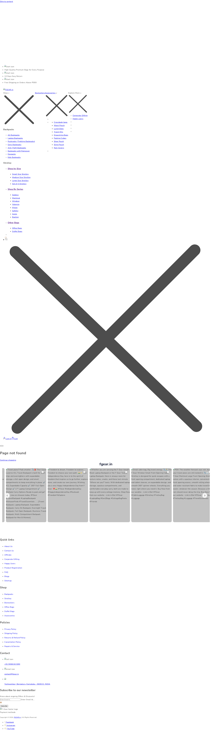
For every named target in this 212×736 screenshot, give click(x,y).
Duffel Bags (17, 231)
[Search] (106, 337)
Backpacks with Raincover (19, 151)
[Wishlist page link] (6, 237)
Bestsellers (40, 93)
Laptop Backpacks (15, 138)
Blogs (6, 576)
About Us (8, 546)
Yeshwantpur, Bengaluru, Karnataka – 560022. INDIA (27, 684)
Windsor (16, 201)
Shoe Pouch (59, 141)
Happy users (78, 119)
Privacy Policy (10, 629)
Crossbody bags (60, 122)
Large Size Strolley (20, 180)
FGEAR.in (17, 717)
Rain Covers (59, 148)
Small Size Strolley (20, 174)
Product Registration (13, 568)
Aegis (14, 214)
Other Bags (13, 222)
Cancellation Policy (12, 642)
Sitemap (7, 581)
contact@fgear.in (11, 674)
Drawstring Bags (61, 135)
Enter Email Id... (27, 699)
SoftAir (15, 211)
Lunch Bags (59, 128)
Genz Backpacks (14, 144)
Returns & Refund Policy (14, 638)
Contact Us (9, 551)
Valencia (15, 204)
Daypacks (12, 154)
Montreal (16, 198)
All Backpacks (14, 135)
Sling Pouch (59, 144)
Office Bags (17, 228)
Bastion (15, 217)
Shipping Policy (11, 633)
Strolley (7, 598)
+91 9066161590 (12, 664)
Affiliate (7, 555)
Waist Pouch (59, 125)
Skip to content (6, 1)
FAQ (6, 572)
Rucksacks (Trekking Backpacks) (21, 141)
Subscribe (4, 706)
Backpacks (8, 594)
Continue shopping (8, 460)
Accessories (9, 615)
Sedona (15, 195)
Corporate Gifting (80, 115)
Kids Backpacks (14, 157)
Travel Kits (58, 132)
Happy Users (9, 563)
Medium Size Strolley (21, 177)
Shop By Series (15, 189)
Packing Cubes (60, 138)
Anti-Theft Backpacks (17, 148)
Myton (15, 207)
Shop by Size (14, 168)
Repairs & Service (12, 646)
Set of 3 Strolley (19, 184)
